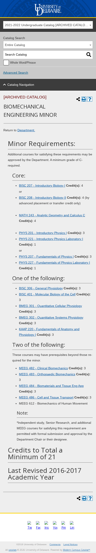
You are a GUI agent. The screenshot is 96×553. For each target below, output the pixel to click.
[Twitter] (29, 527)
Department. (26, 130)
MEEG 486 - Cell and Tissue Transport (46, 397)
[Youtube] (55, 527)
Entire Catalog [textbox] (15, 45)
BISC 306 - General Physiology (41, 288)
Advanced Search (15, 72)
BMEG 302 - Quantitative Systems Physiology (51, 317)
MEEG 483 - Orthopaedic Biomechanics (47, 374)
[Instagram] (46, 527)
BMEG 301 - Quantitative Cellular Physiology (50, 306)
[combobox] (48, 25)
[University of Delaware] (48, 15)
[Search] (89, 54)
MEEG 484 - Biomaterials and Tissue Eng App (51, 386)
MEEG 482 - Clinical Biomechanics (43, 368)
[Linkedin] (72, 527)
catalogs (13, 549)
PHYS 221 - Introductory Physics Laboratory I (51, 239)
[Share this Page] (78, 99)
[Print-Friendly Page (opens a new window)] (83, 99)
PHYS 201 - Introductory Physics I (43, 233)
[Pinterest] (63, 527)
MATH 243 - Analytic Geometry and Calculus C (52, 215)
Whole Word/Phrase (23, 62)
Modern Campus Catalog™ (76, 549)
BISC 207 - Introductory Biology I (42, 185)
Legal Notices (70, 544)
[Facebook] (38, 527)
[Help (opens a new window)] (89, 99)
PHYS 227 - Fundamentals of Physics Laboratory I (54, 262)
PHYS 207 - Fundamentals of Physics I (46, 256)
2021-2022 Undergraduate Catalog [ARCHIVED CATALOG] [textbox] (46, 25)
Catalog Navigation (20, 84)
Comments (55, 544)
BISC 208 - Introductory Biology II (42, 197)
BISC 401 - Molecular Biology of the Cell (47, 294)
